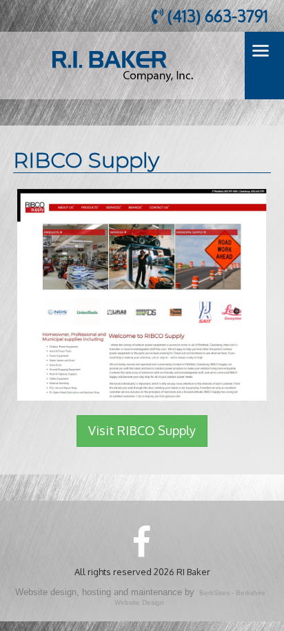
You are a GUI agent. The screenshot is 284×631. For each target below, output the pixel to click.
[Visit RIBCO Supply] (141, 293)
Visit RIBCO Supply (142, 430)
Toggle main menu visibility (261, 50)
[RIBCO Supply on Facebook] (142, 541)
